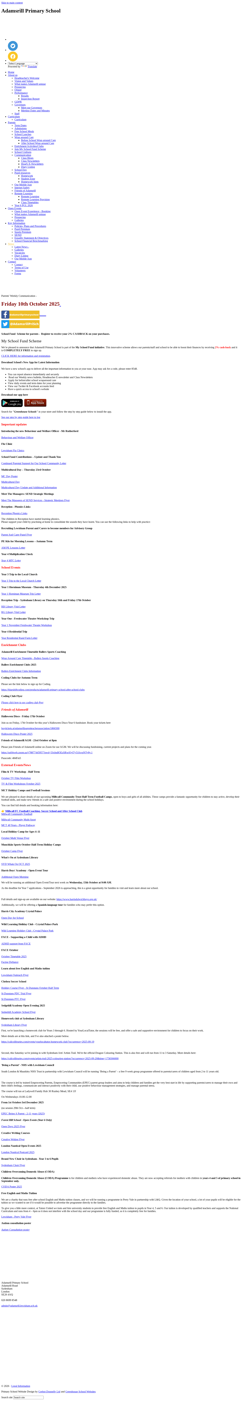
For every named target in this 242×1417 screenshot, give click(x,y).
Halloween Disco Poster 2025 (16, 734)
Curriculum (14, 116)
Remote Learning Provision (35, 199)
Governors (20, 104)
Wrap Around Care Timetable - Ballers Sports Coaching (30, 658)
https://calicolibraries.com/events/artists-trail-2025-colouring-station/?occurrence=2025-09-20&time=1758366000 (60, 1058)
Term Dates (20, 125)
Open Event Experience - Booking (32, 211)
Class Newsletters (30, 161)
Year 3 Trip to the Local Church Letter (21, 580)
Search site (7, 1397)
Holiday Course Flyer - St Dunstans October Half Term (30, 988)
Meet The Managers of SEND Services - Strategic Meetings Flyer (35, 500)
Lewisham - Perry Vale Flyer (16, 1216)
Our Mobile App (23, 184)
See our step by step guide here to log (20, 417)
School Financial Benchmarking (31, 241)
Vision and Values (23, 81)
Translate (32, 66)
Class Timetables (30, 202)
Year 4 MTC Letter (11, 560)
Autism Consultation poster (15, 1229)
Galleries (19, 220)
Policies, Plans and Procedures (30, 226)
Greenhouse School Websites (80, 1391)
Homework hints (30, 181)
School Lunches (22, 134)
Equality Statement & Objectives (31, 238)
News (11, 243)
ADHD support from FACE (16, 943)
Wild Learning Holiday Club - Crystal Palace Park (27, 930)
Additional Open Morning (14, 876)
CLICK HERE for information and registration (25, 355)
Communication (22, 155)
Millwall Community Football (16, 814)
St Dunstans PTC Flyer (13, 999)
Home (11, 72)
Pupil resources (22, 172)
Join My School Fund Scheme (30, 149)
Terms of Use (21, 267)
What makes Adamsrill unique (30, 84)
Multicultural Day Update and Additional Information (29, 487)
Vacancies (19, 252)
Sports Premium (22, 232)
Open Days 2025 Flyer (13, 1126)
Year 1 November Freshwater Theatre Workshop (26, 625)
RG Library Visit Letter (13, 612)
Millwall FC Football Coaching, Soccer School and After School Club (43, 811)
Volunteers (20, 270)
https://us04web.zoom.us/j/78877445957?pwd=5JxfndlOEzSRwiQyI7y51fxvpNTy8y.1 (47, 752)
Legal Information (20, 1386)
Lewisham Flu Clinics (12, 450)
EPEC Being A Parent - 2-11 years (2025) (23, 1113)
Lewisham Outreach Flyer (14, 975)
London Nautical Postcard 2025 (17, 1152)
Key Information (16, 223)
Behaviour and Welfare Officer (17, 437)
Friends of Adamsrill (25, 190)
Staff (16, 113)
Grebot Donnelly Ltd (49, 1391)
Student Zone (28, 178)
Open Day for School (12, 917)
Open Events (14, 208)
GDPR (18, 101)
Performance (21, 92)
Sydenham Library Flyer (14, 1025)
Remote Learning (23, 193)
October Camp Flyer (12, 851)
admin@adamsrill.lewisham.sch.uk (19, 1305)
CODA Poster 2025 (11, 1186)
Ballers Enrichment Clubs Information (21, 671)
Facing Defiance (9, 962)
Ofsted (17, 90)
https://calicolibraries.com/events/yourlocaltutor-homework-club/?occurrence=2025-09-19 (47, 1041)
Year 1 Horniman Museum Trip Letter (21, 593)
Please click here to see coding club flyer (22, 702)
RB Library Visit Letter (13, 606)
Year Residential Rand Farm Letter (19, 638)
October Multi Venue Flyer (15, 838)
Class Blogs (27, 158)
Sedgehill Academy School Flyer (18, 1012)
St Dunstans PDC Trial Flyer (16, 993)
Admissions (20, 128)
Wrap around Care (24, 137)
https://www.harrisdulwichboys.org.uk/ (76, 899)
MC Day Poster (9, 476)
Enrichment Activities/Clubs (29, 146)
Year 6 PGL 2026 (23, 205)
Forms (17, 273)
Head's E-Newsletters (32, 164)
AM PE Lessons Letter (13, 547)
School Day (20, 169)
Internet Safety (22, 187)
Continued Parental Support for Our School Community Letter (33, 463)
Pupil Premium (22, 229)
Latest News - (21, 246)
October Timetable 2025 (14, 956)
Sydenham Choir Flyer (13, 1165)
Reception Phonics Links (14, 513)
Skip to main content (12, 2)
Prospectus (20, 87)
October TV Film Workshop (16, 778)
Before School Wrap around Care (38, 140)
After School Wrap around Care (37, 143)
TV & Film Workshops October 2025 (20, 783)
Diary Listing (28, 166)
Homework (27, 175)
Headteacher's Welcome (26, 78)
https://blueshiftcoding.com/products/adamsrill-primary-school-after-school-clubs (43, 689)
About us (12, 75)
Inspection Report (30, 98)
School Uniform (22, 152)
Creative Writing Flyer (13, 1139)
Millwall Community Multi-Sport (18, 819)
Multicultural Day (10, 482)
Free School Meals (24, 131)
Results (25, 95)
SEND (18, 235)
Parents (11, 122)
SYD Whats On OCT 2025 (15, 864)
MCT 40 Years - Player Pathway (18, 825)
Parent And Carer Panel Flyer (16, 534)
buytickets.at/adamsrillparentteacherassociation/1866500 (30, 728)
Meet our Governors (31, 107)
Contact (12, 261)
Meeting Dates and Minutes (35, 110)
